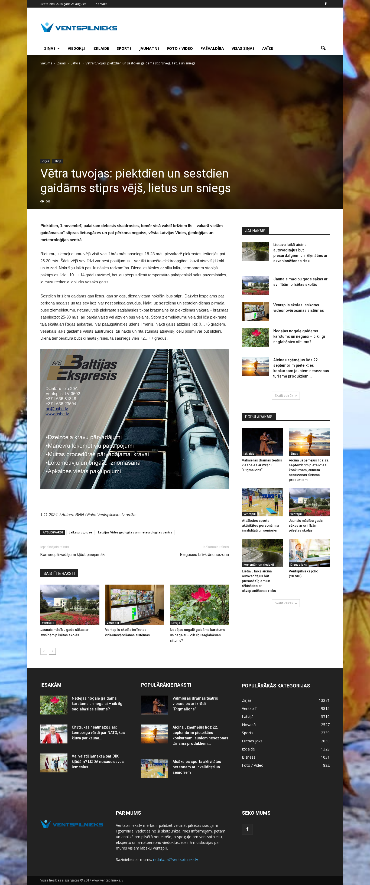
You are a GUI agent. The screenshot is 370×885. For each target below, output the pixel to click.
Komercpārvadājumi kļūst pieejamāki (72, 554)
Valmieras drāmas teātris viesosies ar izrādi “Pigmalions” (262, 465)
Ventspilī (48, 623)
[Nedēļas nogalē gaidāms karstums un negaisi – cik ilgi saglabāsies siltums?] (199, 605)
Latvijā (57, 161)
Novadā (249, 724)
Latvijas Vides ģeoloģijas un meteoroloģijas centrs (135, 532)
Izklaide (100, 48)
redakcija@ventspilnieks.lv (175, 859)
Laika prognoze (80, 532)
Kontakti (102, 4)
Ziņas (50, 48)
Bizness (248, 757)
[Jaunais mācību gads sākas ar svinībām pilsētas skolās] (69, 605)
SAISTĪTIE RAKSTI (59, 573)
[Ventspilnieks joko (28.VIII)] (309, 553)
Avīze (267, 48)
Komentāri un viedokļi (259, 564)
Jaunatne (149, 48)
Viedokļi (76, 48)
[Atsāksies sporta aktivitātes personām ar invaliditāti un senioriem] (262, 502)
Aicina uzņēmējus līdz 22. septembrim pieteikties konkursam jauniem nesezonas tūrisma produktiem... (309, 470)
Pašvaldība (212, 48)
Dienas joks (298, 564)
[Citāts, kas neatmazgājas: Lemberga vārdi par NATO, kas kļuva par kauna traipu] (53, 734)
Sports (124, 48)
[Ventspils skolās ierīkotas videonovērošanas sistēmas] (134, 605)
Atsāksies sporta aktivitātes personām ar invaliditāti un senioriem (261, 525)
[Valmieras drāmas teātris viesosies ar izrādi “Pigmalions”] (262, 442)
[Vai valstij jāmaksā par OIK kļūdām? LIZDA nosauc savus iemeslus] (53, 762)
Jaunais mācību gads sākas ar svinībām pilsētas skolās (306, 525)
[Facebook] (326, 4)
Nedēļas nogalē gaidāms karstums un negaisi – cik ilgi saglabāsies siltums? (197, 635)
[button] (323, 48)
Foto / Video (180, 48)
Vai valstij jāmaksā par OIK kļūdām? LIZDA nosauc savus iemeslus (98, 761)
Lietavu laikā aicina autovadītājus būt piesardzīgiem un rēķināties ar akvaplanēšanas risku (259, 581)
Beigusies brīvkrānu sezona (204, 554)
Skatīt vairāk (284, 395)
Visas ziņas (243, 48)
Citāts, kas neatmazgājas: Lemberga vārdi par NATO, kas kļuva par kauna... (98, 732)
